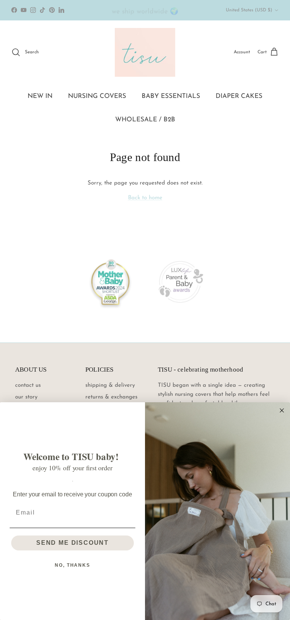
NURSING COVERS (97, 96)
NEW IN (40, 96)
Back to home (145, 198)
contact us (28, 385)
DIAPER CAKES (239, 96)
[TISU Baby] (145, 52)
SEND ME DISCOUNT (72, 542)
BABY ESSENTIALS (171, 96)
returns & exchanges (111, 397)
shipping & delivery (110, 385)
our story (26, 397)
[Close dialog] (282, 410)
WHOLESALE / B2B (145, 119)
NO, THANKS (72, 565)
